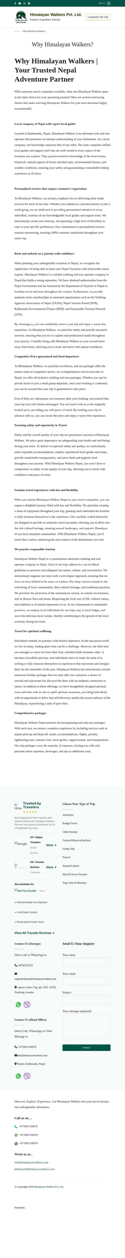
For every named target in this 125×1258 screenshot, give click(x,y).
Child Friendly (69, 831)
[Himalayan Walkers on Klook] (42, 892)
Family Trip (68, 848)
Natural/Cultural (70, 865)
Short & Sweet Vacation (74, 874)
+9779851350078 (28, 1126)
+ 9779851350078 (26, 1047)
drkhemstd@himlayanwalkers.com (34, 1169)
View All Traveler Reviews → (34, 933)
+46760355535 (25, 965)
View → (51, 845)
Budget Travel (69, 823)
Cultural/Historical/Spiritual (76, 840)
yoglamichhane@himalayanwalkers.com (35, 978)
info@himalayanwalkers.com (32, 1055)
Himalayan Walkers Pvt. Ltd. (56, 14)
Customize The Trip (98, 17)
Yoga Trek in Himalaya (74, 882)
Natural (66, 857)
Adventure (67, 814)
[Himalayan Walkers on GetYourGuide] (25, 892)
